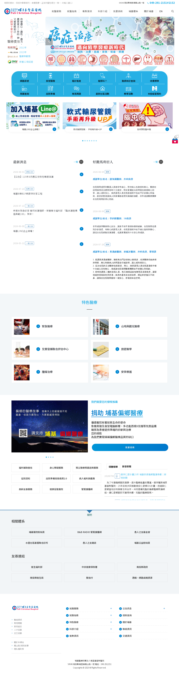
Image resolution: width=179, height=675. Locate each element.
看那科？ (102, 81)
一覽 (76, 162)
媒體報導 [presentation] (113, 466)
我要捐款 (130, 447)
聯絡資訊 (18, 619)
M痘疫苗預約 (154, 93)
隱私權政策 (19, 649)
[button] (49, 41)
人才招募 (18, 630)
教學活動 (128, 93)
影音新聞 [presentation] (126, 466)
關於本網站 (19, 642)
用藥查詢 (24, 93)
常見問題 (76, 93)
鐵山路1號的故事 (21, 645)
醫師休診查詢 (128, 81)
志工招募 (18, 633)
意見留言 (18, 626)
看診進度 (76, 81)
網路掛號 (24, 81)
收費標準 (154, 81)
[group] (109, 41)
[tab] (113, 466)
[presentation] (175, 119)
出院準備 (50, 93)
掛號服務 (50, 81)
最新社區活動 (102, 93)
